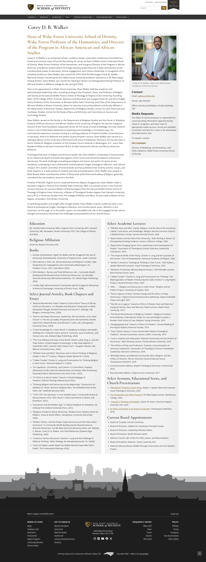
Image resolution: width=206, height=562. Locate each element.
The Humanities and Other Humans (126, 394)
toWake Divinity (173, 4)
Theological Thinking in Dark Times (126, 387)
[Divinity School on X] (111, 538)
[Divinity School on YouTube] (102, 538)
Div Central (149, 2)
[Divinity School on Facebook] (107, 538)
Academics (32, 17)
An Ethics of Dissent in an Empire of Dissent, (130, 409)
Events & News (121, 17)
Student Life (56, 17)
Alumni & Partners (161, 2)
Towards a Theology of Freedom (125, 401)
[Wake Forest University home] (103, 524)
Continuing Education (104, 17)
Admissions (44, 17)
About (67, 17)
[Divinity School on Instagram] (95, 538)
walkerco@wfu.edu (146, 96)
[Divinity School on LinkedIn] (98, 538)
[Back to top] (199, 553)
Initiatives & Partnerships (83, 17)
